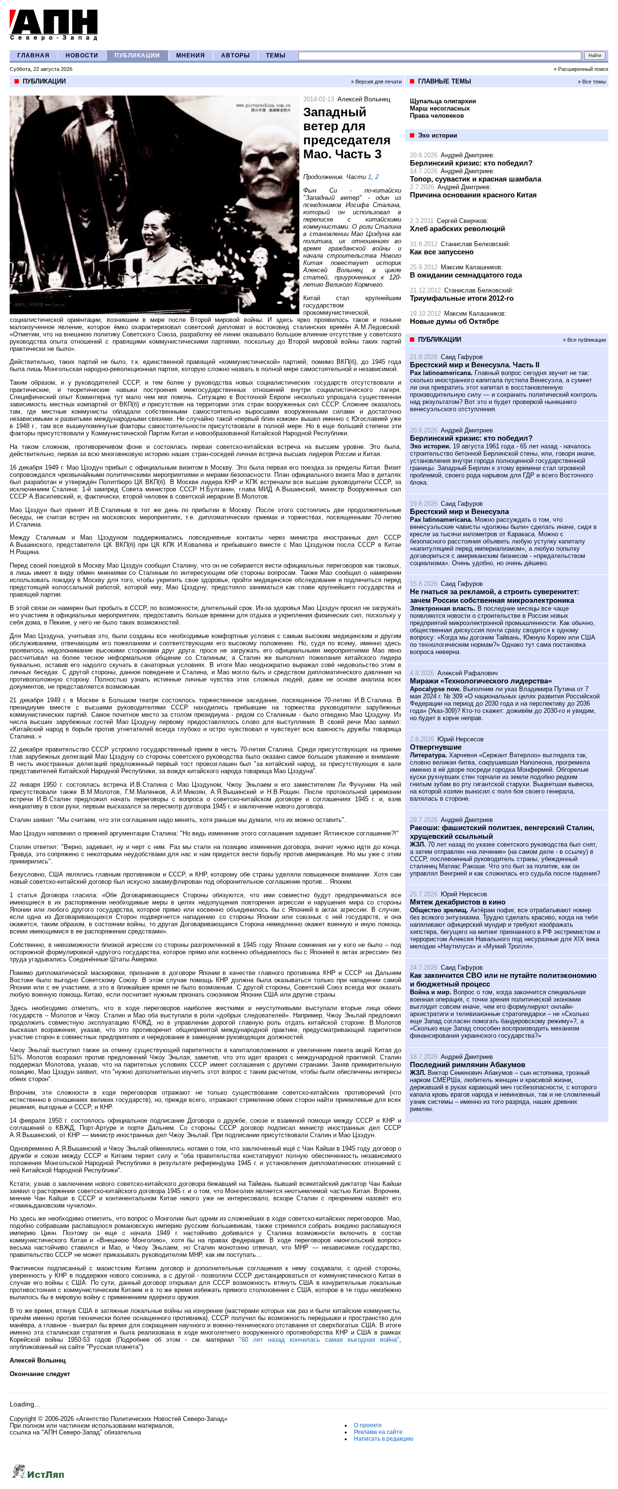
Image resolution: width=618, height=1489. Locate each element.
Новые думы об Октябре (454, 321)
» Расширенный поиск (581, 69)
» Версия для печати (376, 81)
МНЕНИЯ (190, 55)
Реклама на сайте (378, 1432)
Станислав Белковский (474, 244)
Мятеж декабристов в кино (458, 902)
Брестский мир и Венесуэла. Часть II (474, 365)
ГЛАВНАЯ (33, 55)
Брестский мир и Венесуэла (459, 511)
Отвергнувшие (436, 747)
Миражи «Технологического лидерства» (481, 681)
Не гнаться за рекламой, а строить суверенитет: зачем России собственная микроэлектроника (494, 595)
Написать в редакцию (383, 1438)
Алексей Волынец (363, 99)
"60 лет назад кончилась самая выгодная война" (319, 1339)
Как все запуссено (442, 252)
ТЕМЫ (276, 55)
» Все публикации (584, 340)
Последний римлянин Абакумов (467, 1064)
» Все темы (592, 81)
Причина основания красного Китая (473, 195)
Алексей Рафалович (467, 673)
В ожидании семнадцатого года (466, 275)
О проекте (368, 1425)
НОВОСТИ (82, 55)
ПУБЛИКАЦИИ (137, 55)
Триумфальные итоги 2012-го (462, 298)
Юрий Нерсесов (460, 739)
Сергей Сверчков (462, 220)
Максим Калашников (471, 267)
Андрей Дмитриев (467, 155)
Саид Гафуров (462, 357)
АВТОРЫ (235, 55)
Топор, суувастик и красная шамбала (475, 179)
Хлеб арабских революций (457, 228)
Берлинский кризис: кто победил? (471, 163)
